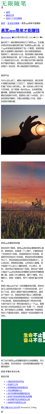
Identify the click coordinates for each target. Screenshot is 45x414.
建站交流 (10, 15)
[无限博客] (13, 5)
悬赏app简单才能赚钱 (20, 30)
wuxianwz (7, 37)
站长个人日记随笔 (14, 18)
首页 (8, 12)
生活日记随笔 (14, 23)
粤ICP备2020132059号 (10, 407)
